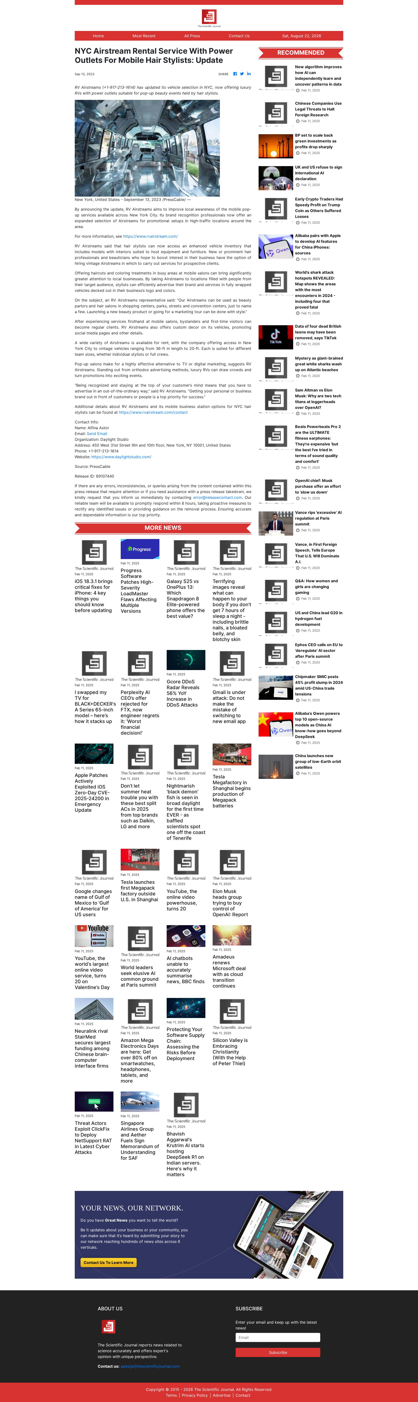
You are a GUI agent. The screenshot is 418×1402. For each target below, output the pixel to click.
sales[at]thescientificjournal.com (150, 1366)
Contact (243, 1395)
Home (98, 35)
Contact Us (239, 35)
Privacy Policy (195, 1395)
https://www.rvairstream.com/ (150, 236)
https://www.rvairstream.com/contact (153, 412)
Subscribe (278, 1352)
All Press (192, 35)
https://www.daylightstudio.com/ (121, 456)
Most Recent (144, 35)
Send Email (97, 433)
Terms (171, 1395)
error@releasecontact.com (217, 497)
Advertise (222, 1395)
